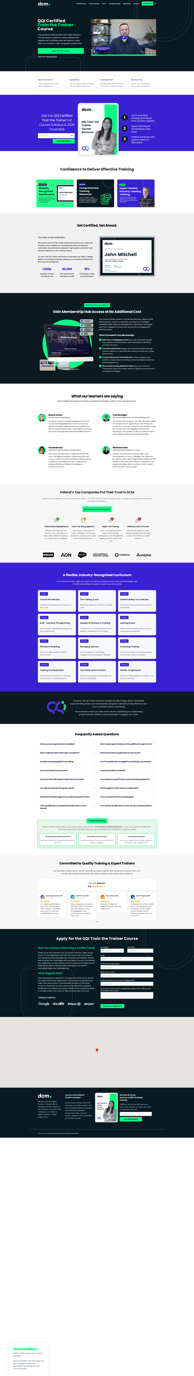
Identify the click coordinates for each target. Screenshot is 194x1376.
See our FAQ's (52, 57)
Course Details (94, 4)
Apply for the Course (61, 51)
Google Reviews (114, 4)
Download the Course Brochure (97, 509)
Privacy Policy (57, 1133)
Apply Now (127, 4)
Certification (81, 4)
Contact (136, 4)
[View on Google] (42, 897)
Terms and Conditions (45, 1133)
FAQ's (104, 4)
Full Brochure (147, 3)
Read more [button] (75, 916)
